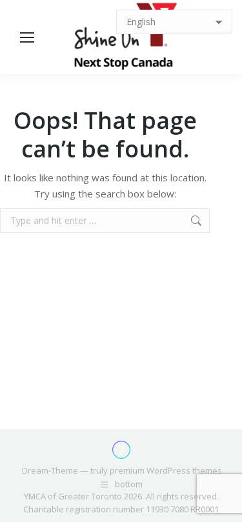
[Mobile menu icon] (27, 37)
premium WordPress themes (166, 470)
